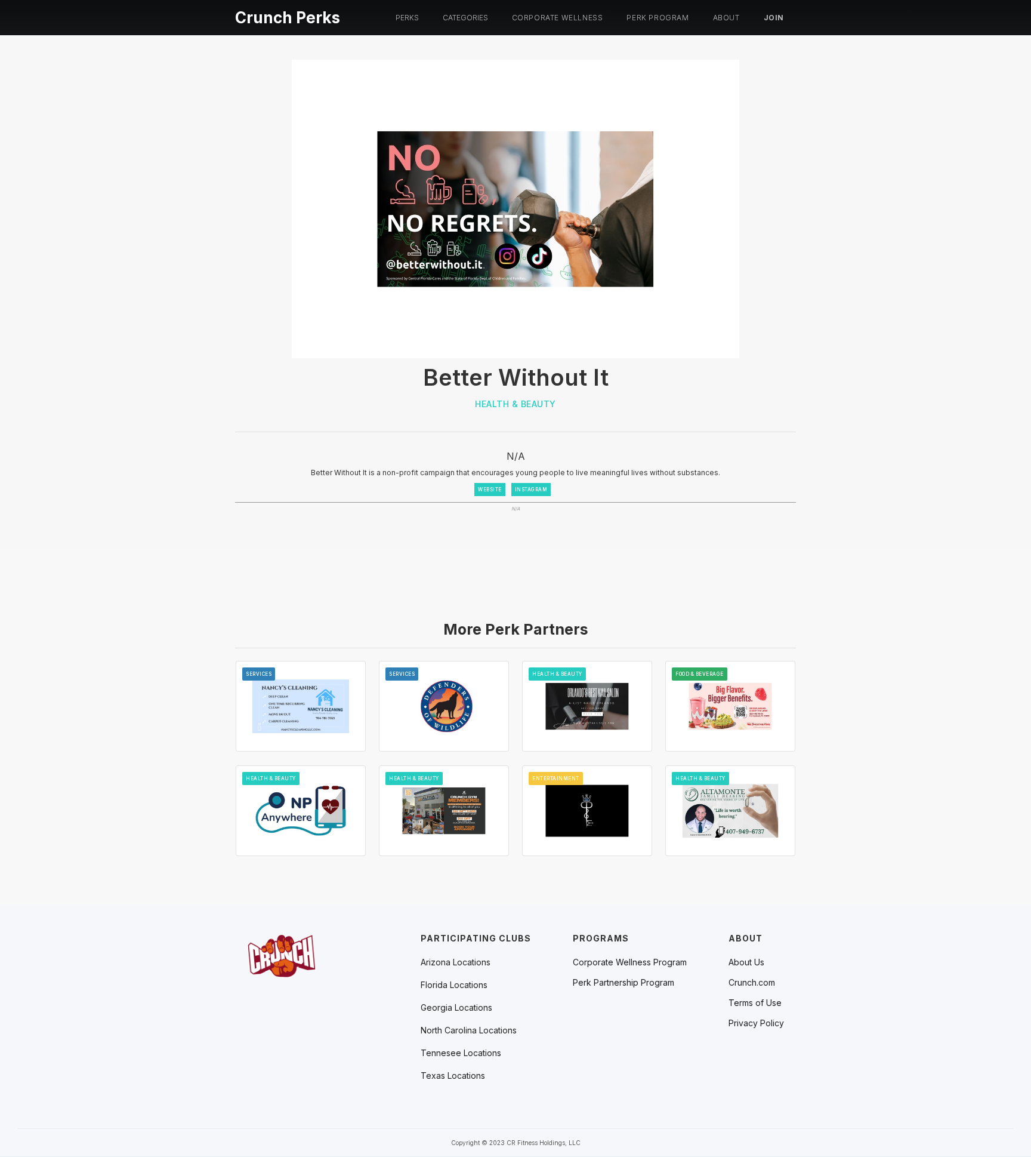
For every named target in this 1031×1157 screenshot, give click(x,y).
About (726, 17)
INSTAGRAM (531, 490)
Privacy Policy (756, 1023)
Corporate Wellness (557, 17)
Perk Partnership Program (623, 982)
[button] (407, 18)
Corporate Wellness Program (630, 962)
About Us (746, 962)
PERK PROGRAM (657, 17)
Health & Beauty (515, 404)
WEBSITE (490, 490)
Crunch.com (752, 982)
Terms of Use (755, 1003)
